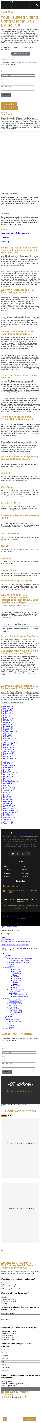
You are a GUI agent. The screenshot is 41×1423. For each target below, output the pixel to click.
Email (2, 1361)
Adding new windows (10, 1287)
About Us (8, 955)
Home (7, 953)
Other (5, 1303)
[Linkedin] (23, 853)
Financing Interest (6, 1382)
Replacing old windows (10, 1285)
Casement (16, 982)
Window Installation (15, 991)
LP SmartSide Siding (15, 1009)
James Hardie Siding (15, 1003)
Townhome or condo (9, 1301)
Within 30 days (8, 1335)
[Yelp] (28, 853)
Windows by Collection (16, 989)
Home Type (4, 1297)
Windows (8, 968)
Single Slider (17, 971)
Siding (7, 998)
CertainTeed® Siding (15, 1012)
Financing (12, 966)
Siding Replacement (15, 1002)
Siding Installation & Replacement (19, 962)
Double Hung (17, 980)
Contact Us (8, 1028)
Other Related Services (12, 1020)
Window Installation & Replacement (20, 959)
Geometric (16, 976)
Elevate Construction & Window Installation (21, 916)
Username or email (7, 930)
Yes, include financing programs (13, 1384)
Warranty (12, 964)
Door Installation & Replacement (19, 960)
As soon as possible (9, 1333)
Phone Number (5, 1367)
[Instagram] (17, 853)
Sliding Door (13, 993)
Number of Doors (6, 1319)
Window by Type (14, 969)
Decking (11, 1014)
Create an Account (11, 927)
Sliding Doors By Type (20, 994)
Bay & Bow (16, 985)
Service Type (5, 1283)
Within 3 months (8, 1337)
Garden (15, 987)
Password (4, 934)
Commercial (8, 1016)
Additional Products (15, 1021)
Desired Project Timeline (8, 1331)
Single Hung (17, 973)
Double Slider (17, 978)
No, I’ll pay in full (9, 1386)
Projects (7, 1018)
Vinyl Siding (13, 1005)
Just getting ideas (8, 1339)
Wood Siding (13, 1007)
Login (3, 937)
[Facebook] (12, 853)
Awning (15, 984)
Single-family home (9, 1299)
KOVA (23, 923)
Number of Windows (7, 1313)
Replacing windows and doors (12, 1289)
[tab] (4, 703)
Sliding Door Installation (20, 996)
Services (7, 957)
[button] (20, 54)
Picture (15, 975)
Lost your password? (7, 939)
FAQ (10, 1023)
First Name (4, 1350)
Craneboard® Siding (15, 1000)
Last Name (4, 1356)
